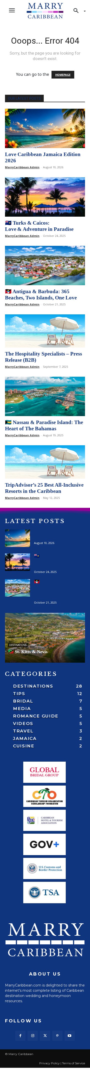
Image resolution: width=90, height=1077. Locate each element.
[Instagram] (33, 1036)
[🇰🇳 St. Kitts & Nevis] (45, 638)
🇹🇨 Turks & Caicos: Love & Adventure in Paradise (39, 226)
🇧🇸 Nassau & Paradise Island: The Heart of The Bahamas (44, 425)
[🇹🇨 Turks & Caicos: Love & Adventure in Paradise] (45, 197)
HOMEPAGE (62, 75)
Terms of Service (73, 1063)
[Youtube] (69, 1036)
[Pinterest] (57, 1036)
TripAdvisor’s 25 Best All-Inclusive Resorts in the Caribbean (44, 488)
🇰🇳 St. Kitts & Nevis (28, 651)
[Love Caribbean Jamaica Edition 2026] (45, 128)
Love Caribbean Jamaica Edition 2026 (59, 534)
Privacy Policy (49, 1063)
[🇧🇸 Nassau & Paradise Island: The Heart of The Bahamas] (45, 396)
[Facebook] (20, 1036)
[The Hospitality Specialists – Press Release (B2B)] (45, 331)
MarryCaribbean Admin (22, 167)
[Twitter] (45, 1036)
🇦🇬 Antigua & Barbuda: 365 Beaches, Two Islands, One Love (41, 294)
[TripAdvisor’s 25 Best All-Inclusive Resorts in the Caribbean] (45, 461)
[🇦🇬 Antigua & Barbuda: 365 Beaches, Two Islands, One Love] (45, 265)
